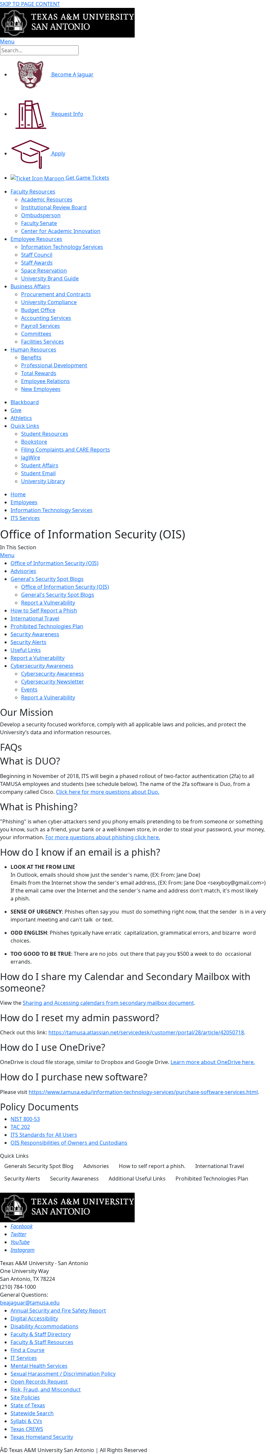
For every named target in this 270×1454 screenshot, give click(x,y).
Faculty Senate (39, 223)
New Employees (41, 389)
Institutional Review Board (54, 207)
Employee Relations (45, 381)
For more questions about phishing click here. (102, 837)
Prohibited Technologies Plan (47, 626)
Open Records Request (39, 1381)
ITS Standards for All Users (44, 1134)
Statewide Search (32, 1413)
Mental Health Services (39, 1365)
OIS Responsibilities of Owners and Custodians (69, 1142)
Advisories (23, 571)
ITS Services (25, 518)
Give (16, 410)
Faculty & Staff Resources (42, 1342)
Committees (36, 333)
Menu (7, 555)
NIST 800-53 (25, 1119)
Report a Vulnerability (48, 602)
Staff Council (36, 254)
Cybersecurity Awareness (42, 665)
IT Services (24, 1358)
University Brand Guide (50, 278)
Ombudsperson (41, 215)
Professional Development (54, 365)
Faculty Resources (33, 191)
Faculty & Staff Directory (41, 1334)
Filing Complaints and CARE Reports (65, 449)
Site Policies (25, 1397)
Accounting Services (46, 318)
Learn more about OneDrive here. (213, 1062)
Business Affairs (30, 286)
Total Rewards (38, 373)
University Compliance (49, 302)
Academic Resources (46, 199)
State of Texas (28, 1405)
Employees (24, 502)
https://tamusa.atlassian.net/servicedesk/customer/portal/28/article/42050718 (146, 1032)
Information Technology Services (62, 246)
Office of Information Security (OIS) (54, 563)
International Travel (35, 618)
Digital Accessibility (34, 1318)
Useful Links (26, 650)
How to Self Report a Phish (44, 610)
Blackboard (25, 402)
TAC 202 (20, 1126)
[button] (39, 1166)
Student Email (38, 473)
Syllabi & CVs (26, 1421)
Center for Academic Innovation (60, 231)
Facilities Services (42, 341)
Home (18, 494)
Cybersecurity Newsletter (52, 681)
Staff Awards (37, 262)
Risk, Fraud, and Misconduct (46, 1389)
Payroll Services (40, 325)
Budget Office (38, 310)
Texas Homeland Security (42, 1437)
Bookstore (34, 441)
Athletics (21, 418)
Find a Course (27, 1350)
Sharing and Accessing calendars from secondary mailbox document (108, 1002)
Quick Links (25, 425)
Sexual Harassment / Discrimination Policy (63, 1373)
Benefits (31, 357)
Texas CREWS (27, 1429)
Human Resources (33, 349)
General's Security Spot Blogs (47, 579)
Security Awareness (35, 634)
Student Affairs (39, 465)
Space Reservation (44, 270)
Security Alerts (28, 642)
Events (29, 689)
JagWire (30, 457)
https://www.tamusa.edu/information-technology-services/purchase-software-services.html (143, 1092)
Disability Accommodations (44, 1326)
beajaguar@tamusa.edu (30, 1302)
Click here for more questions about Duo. (107, 791)
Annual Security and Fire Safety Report (58, 1310)
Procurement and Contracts (56, 294)
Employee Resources (36, 239)
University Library (43, 481)
